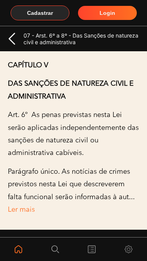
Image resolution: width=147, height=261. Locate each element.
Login (107, 13)
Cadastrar (40, 13)
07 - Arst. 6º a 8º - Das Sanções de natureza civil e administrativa (81, 38)
